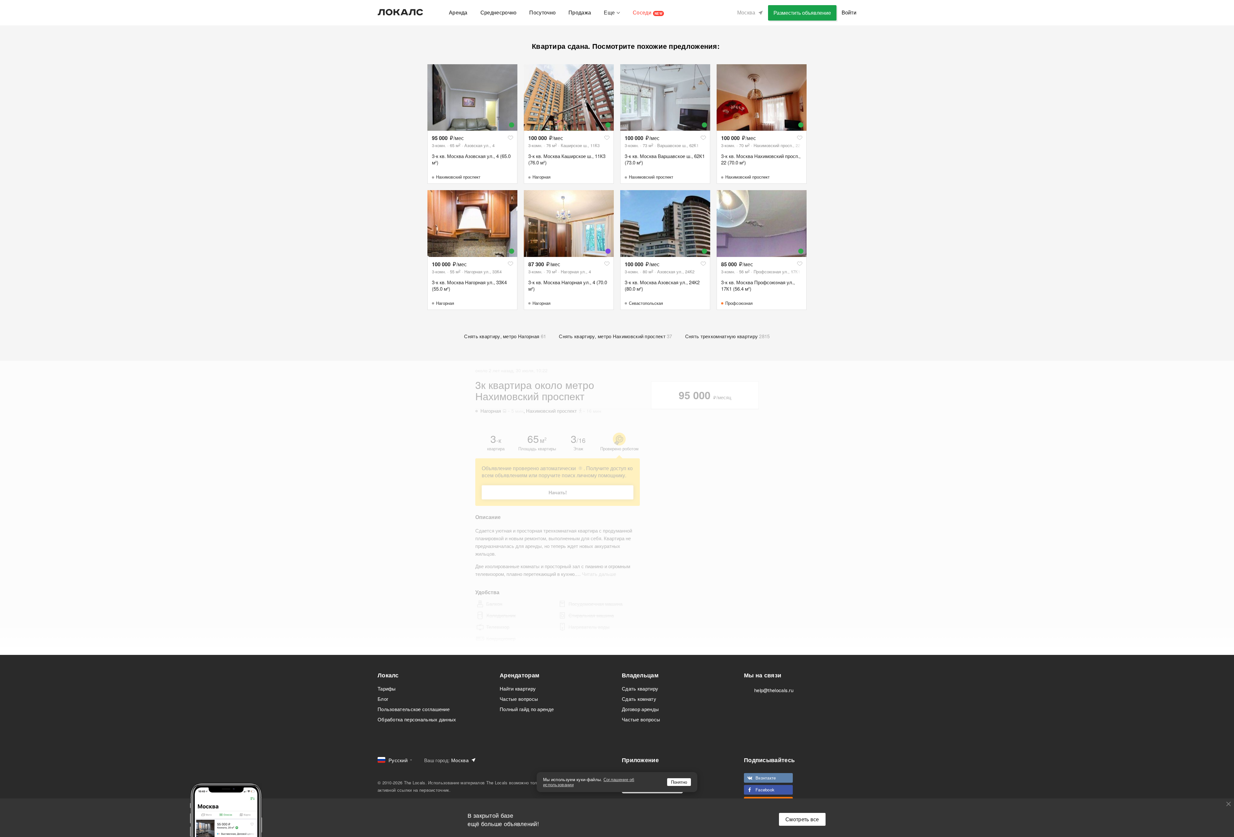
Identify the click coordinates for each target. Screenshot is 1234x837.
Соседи (647, 12)
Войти (849, 12)
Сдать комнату (639, 698)
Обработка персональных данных (417, 719)
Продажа (579, 12)
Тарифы (387, 688)
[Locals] (400, 12)
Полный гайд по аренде (527, 709)
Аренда (458, 12)
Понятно (679, 782)
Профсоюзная (739, 303)
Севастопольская (646, 303)
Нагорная (541, 177)
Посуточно (542, 12)
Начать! (558, 492)
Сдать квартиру (640, 688)
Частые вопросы (519, 698)
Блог (383, 698)
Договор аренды (640, 709)
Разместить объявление (802, 12)
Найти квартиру (518, 688)
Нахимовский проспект (458, 177)
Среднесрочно (498, 12)
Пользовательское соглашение (414, 709)
